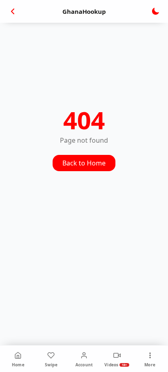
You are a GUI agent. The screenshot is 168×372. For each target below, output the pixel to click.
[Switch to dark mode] (155, 11)
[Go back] (12, 11)
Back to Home (84, 163)
